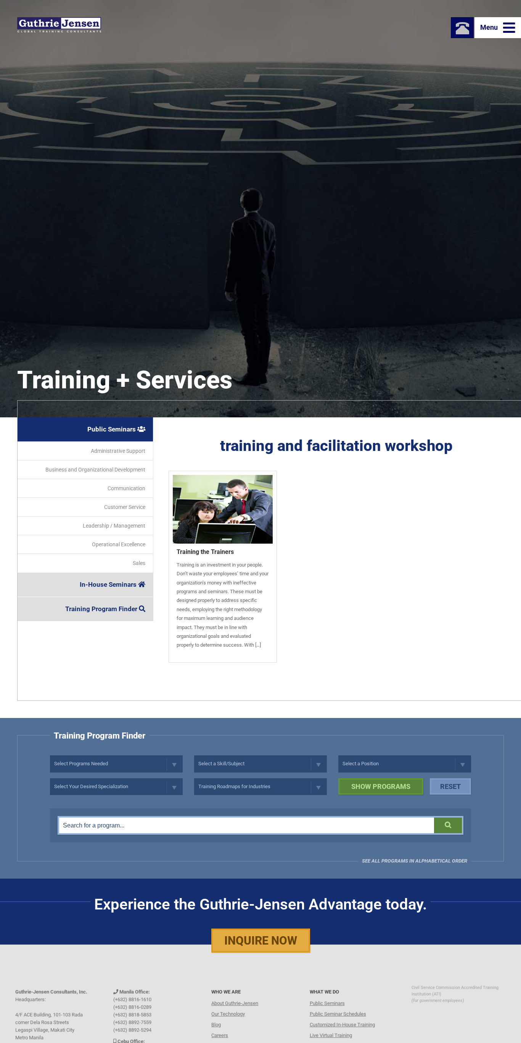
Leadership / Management (114, 526)
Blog (216, 1015)
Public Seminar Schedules (338, 1005)
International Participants (337, 1037)
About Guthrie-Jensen (234, 994)
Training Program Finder (102, 609)
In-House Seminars (109, 584)
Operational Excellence (118, 544)
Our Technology (228, 1005)
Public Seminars (112, 429)
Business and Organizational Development (95, 470)
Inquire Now (260, 940)
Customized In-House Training (342, 1015)
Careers (219, 1026)
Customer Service (124, 507)
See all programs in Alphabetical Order (414, 861)
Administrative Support (118, 451)
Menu (489, 27)
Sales (139, 563)
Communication (126, 488)
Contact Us (223, 1037)
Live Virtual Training (331, 1026)
